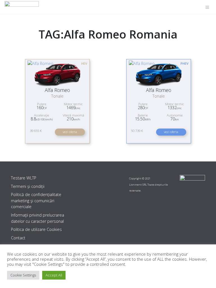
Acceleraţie (41, 115)
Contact (18, 237)
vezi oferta (70, 132)
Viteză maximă (73, 115)
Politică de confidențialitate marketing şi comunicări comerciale (36, 200)
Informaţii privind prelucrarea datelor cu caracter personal (37, 218)
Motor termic (73, 104)
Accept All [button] (54, 275)
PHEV (184, 63)
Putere (41, 104)
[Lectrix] (21, 7)
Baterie (143, 115)
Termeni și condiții (27, 186)
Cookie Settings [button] (23, 275)
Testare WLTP (23, 178)
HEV (84, 63)
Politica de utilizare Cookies (36, 229)
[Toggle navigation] (207, 7)
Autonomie (175, 115)
